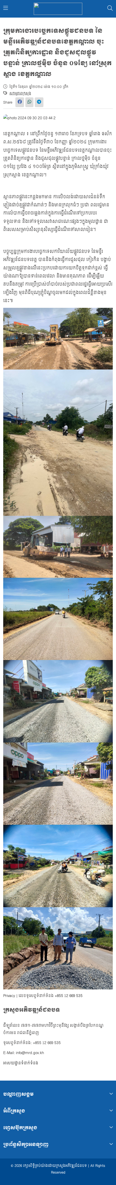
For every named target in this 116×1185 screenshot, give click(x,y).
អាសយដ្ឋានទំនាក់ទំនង (20, 1063)
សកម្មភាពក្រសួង (20, 93)
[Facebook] (19, 102)
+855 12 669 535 (69, 995)
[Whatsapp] (29, 102)
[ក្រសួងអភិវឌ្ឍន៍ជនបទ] (58, 9)
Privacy (9, 995)
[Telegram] (39, 102)
